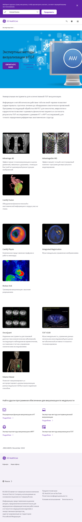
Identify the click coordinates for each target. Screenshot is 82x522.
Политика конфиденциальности (54, 496)
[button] (66, 21)
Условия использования (51, 499)
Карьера (5, 464)
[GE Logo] (10, 21)
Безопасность (67, 499)
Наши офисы (15, 464)
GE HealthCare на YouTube (52, 493)
